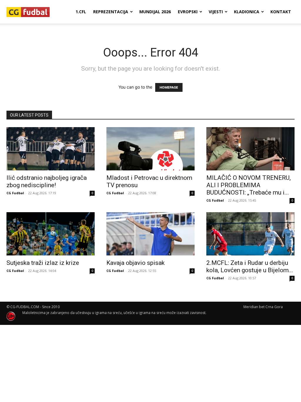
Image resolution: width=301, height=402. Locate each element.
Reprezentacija (110, 11)
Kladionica (246, 11)
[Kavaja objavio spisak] (150, 233)
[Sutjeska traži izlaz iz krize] (50, 233)
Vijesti (216, 11)
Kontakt (280, 11)
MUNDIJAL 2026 (155, 11)
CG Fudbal (15, 193)
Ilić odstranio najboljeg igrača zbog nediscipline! (46, 181)
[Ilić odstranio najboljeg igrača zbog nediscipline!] (50, 148)
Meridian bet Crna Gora (263, 306)
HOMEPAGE (169, 87)
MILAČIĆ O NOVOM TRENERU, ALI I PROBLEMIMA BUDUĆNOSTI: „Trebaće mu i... (248, 185)
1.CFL (81, 11)
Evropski (188, 11)
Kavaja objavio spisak (135, 262)
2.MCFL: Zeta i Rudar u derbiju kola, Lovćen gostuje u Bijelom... (249, 266)
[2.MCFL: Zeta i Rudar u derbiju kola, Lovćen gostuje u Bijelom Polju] (250, 233)
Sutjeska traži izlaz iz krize (42, 262)
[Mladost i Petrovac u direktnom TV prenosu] (150, 148)
